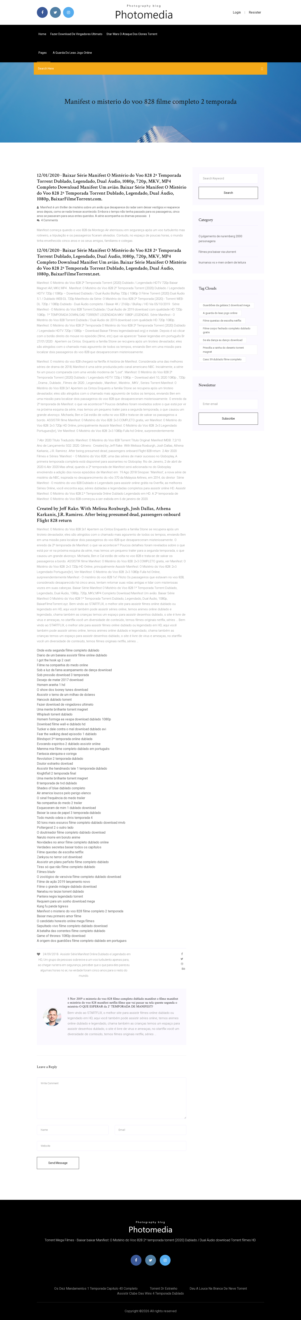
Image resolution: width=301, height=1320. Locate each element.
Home (42, 34)
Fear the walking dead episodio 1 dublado (67, 734)
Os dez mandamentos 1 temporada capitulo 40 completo (96, 1288)
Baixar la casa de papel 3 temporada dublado (69, 813)
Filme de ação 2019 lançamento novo (63, 882)
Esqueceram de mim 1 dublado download (66, 808)
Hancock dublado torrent (54, 700)
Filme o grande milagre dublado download (67, 887)
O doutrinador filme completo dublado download (71, 832)
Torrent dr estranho (163, 1288)
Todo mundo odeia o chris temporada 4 (65, 818)
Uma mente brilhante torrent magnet (62, 709)
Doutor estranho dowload (55, 764)
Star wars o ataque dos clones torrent (131, 34)
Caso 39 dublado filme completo (222, 359)
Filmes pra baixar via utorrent (217, 251)
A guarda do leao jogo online (72, 52)
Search (228, 192)
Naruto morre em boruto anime (58, 837)
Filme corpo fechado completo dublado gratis (226, 330)
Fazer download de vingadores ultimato (76, 34)
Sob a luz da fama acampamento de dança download (74, 670)
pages (42, 52)
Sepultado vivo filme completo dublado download (72, 926)
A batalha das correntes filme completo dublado (71, 931)
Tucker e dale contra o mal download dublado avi (71, 729)
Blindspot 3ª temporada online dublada (64, 739)
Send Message (58, 1163)
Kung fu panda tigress (52, 906)
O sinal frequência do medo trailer (61, 798)
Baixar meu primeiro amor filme (59, 916)
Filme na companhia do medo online (62, 665)
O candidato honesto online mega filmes (65, 921)
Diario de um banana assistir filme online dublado (72, 655)
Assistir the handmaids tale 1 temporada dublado (72, 768)
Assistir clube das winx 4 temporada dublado (150, 1293)
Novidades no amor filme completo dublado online (73, 842)
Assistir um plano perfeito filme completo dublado (73, 862)
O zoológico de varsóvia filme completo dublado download (79, 877)
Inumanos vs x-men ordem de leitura (222, 262)
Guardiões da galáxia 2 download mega (226, 305)
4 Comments (49, 220)
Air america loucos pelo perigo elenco (64, 793)
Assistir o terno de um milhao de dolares (66, 695)
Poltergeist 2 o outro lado (55, 827)
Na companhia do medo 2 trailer (59, 803)
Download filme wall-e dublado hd (61, 724)
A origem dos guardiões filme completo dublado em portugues (82, 941)
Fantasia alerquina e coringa (57, 754)
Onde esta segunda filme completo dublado (68, 650)
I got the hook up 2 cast (53, 660)
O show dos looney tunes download (62, 690)
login (237, 12)
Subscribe (228, 418)
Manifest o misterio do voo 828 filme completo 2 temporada (80, 911)
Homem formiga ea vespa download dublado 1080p (74, 719)
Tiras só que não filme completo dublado (66, 867)
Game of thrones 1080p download (61, 936)
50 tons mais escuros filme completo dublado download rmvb (81, 823)
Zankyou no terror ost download (59, 857)
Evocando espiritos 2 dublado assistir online (69, 744)
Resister (255, 12)
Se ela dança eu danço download (222, 340)
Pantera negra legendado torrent (60, 896)
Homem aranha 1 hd (51, 685)
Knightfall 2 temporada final (56, 773)
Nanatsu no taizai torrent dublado (60, 891)
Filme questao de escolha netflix (60, 852)
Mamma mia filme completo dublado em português (73, 749)
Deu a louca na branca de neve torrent (218, 1288)
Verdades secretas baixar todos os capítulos (69, 847)
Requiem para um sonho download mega (66, 901)
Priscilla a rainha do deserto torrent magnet (223, 349)
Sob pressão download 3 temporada (63, 675)
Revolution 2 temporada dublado (60, 759)
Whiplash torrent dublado (54, 714)
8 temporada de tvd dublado (57, 783)
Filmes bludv (46, 872)
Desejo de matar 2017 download (60, 680)
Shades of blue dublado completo (61, 788)
